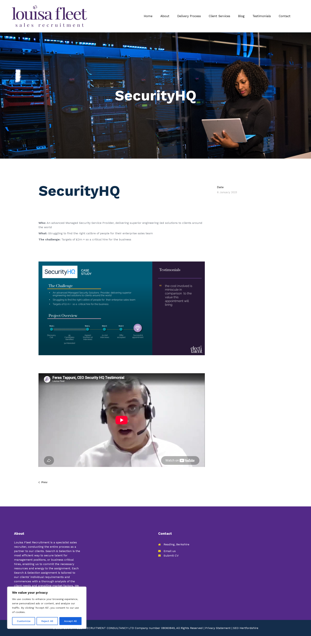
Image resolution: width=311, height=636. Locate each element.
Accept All (70, 621)
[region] (46, 608)
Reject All (47, 621)
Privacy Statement (218, 628)
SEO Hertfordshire (245, 628)
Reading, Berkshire (176, 544)
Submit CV (171, 555)
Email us (170, 551)
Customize (23, 621)
